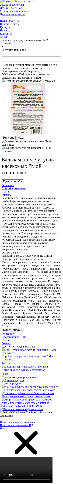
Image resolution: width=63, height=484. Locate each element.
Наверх (4, 428)
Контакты (6, 33)
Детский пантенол (11, 7)
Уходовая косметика (12, 4)
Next (20, 137)
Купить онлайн (12, 181)
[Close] (26, 455)
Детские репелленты (12, 14)
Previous (8, 137)
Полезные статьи (10, 23)
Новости (5, 30)
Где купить (6, 27)
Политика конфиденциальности (19, 422)
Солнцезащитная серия (14, 11)
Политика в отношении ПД (16, 425)
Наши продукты (9, 20)
